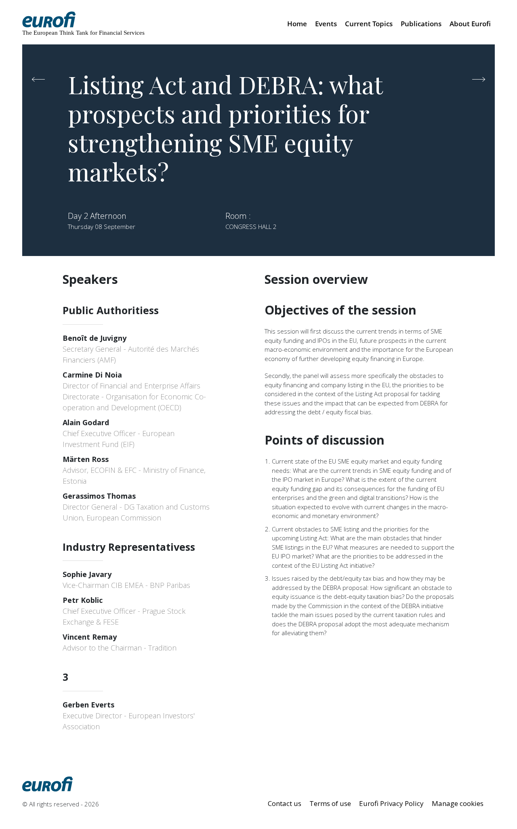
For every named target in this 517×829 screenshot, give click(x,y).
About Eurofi (470, 23)
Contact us (284, 803)
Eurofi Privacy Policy (391, 803)
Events (326, 23)
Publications (421, 23)
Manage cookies (457, 803)
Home (297, 23)
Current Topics (369, 23)
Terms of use (330, 803)
